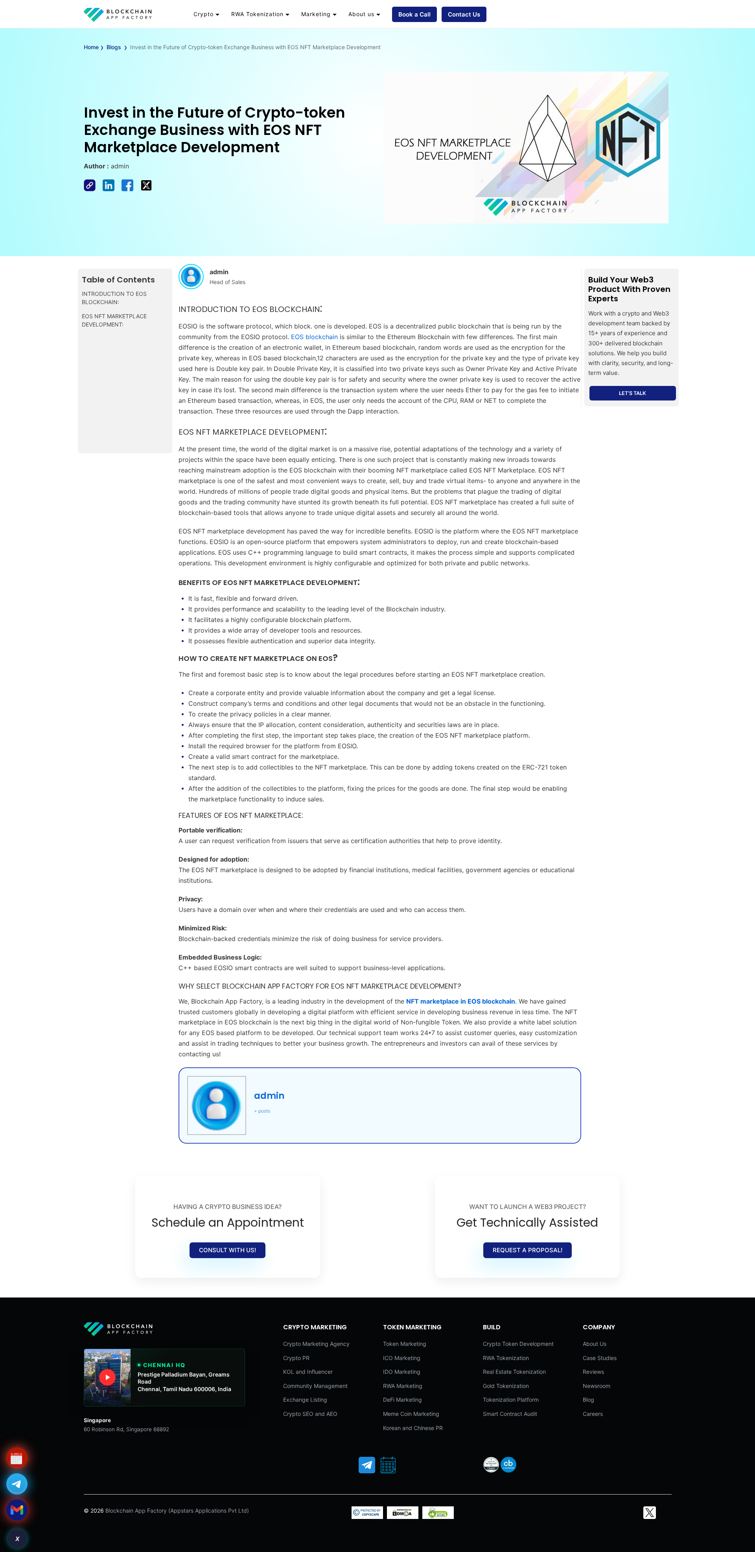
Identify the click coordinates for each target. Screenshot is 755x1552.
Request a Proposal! (527, 1250)
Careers (593, 1413)
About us (361, 14)
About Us (594, 1343)
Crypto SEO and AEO (310, 1413)
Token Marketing (404, 1343)
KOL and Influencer (308, 1371)
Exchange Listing (305, 1399)
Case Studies (600, 1358)
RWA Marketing (402, 1385)
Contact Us (464, 14)
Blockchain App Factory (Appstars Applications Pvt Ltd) (177, 1510)
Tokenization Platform (511, 1399)
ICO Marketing (401, 1358)
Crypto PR (296, 1358)
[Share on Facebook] (93, 189)
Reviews (593, 1371)
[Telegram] (367, 1465)
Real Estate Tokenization (514, 1371)
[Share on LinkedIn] (112, 189)
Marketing (316, 14)
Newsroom (596, 1385)
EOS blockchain (314, 337)
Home (91, 47)
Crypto (203, 14)
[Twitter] (649, 1512)
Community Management (315, 1385)
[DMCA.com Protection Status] (402, 1516)
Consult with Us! (227, 1250)
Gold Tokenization (506, 1385)
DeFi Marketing (402, 1399)
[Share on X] (148, 189)
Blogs (114, 47)
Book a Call (414, 14)
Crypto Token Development (518, 1343)
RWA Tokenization (257, 14)
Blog (588, 1399)
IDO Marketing (401, 1371)
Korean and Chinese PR (413, 1428)
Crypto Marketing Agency (316, 1343)
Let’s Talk (632, 393)
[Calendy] (388, 1465)
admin (269, 1096)
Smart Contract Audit (510, 1413)
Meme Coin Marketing (411, 1413)
